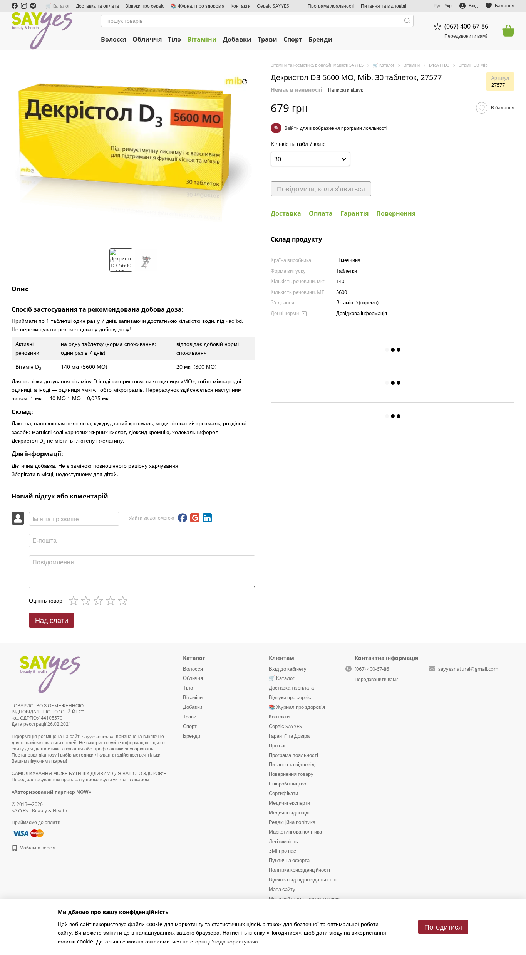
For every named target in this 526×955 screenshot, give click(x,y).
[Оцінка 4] (112, 600)
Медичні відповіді (289, 812)
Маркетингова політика (295, 831)
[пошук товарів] (407, 21)
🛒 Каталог (57, 6)
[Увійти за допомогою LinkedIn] (207, 517)
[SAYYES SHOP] (50, 673)
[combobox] (310, 159)
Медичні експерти (289, 802)
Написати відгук (345, 90)
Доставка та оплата (97, 6)
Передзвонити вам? (465, 36)
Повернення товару (291, 773)
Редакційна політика (292, 822)
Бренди (320, 39)
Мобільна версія (36, 847)
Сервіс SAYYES (273, 6)
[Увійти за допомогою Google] (194, 517)
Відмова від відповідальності (303, 879)
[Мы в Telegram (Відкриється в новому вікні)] (33, 6)
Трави (267, 39)
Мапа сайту (282, 889)
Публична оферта (289, 860)
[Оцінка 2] (87, 600)
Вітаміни (202, 39)
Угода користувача (234, 941)
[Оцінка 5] (124, 600)
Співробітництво (287, 783)
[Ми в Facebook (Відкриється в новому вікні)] (15, 6)
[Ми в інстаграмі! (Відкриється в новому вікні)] (24, 6)
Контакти (241, 6)
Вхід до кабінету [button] (288, 668)
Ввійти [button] (292, 127)
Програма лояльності (331, 6)
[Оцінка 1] (75, 600)
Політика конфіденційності (299, 869)
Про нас (278, 745)
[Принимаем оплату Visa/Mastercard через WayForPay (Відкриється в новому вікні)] (28, 832)
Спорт (292, 39)
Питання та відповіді (383, 6)
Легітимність (283, 841)
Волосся (113, 39)
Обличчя (147, 39)
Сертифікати (283, 793)
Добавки (237, 39)
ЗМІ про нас (282, 850)
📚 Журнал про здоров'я (197, 6)
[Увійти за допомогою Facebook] (182, 517)
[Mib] (236, 80)
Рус (437, 5)
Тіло (174, 39)
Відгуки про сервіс (144, 6)
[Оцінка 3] (100, 600)
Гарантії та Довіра (289, 735)
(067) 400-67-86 (466, 26)
